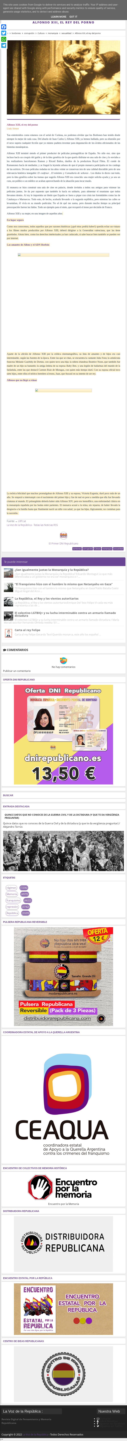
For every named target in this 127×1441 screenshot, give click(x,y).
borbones (77, 548)
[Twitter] (4, 33)
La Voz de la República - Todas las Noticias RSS (32, 525)
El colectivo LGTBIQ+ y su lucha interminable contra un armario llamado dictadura (65, 614)
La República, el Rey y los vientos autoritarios (47, 598)
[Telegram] (4, 45)
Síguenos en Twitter (111, 1426)
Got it (73, 16)
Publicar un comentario (17, 671)
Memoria (12, 894)
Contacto (105, 1418)
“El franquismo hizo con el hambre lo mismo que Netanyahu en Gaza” (64, 584)
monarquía (107, 548)
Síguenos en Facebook (112, 1423)
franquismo (13, 900)
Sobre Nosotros (108, 1421)
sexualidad (118, 548)
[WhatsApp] (4, 39)
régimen (11, 887)
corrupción (87, 548)
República (12, 913)
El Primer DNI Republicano (63, 543)
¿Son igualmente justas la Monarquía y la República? (52, 570)
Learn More (58, 16)
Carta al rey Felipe (27, 630)
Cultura (97, 548)
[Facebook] (4, 27)
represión (12, 906)
